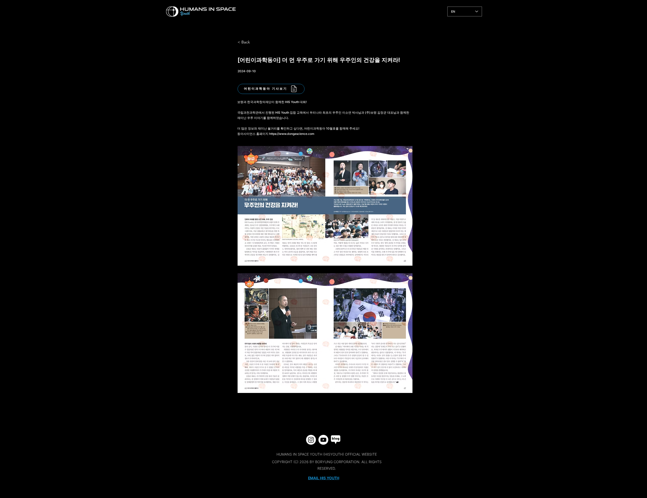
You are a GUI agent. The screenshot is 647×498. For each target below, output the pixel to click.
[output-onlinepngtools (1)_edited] (336, 440)
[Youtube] (323, 440)
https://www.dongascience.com (291, 134)
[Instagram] (311, 440)
